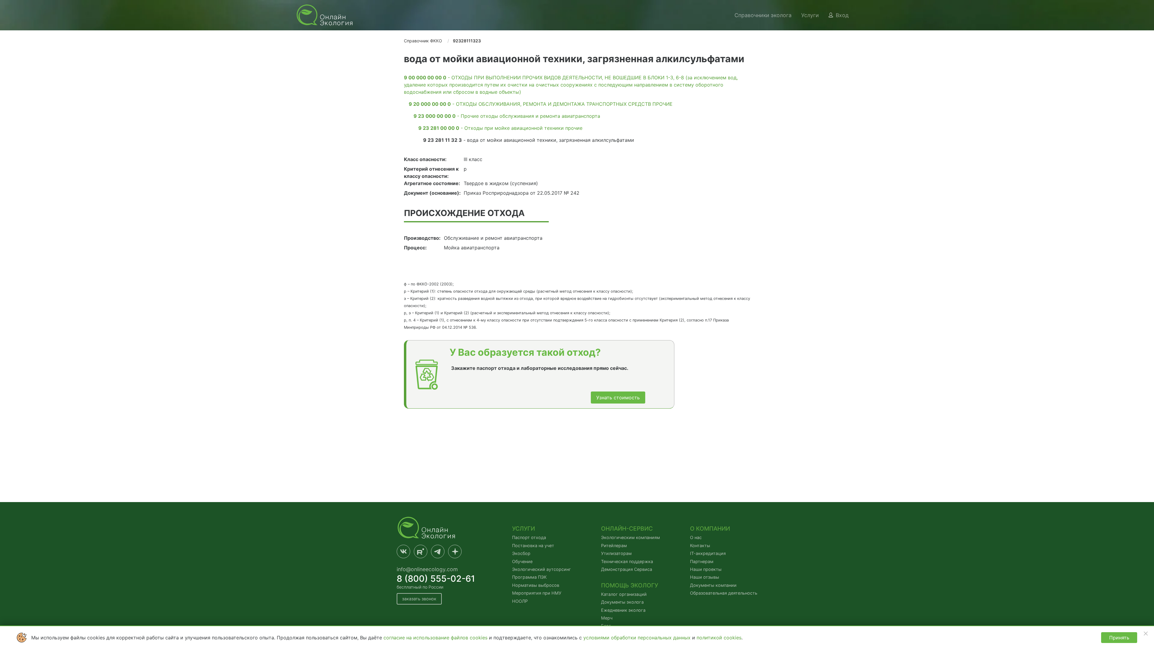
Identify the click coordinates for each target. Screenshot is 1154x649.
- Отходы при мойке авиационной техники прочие (500, 128)
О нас (696, 537)
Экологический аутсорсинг (541, 569)
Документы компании (713, 585)
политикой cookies (719, 638)
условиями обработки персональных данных (637, 638)
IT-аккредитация (708, 553)
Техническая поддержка (627, 561)
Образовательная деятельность (723, 593)
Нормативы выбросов (535, 585)
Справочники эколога (763, 15)
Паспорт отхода (529, 537)
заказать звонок (419, 598)
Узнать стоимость (618, 398)
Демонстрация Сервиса (626, 569)
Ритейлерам (614, 545)
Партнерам (701, 561)
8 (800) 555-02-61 (436, 578)
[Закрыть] (1145, 633)
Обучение (522, 561)
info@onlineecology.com (427, 569)
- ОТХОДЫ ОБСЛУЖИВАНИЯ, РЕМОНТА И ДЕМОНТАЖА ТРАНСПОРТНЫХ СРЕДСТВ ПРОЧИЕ (541, 104)
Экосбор (521, 553)
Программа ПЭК (529, 577)
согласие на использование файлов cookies (436, 638)
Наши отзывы (704, 577)
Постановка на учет (533, 545)
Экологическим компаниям (630, 537)
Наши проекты (706, 569)
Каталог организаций (624, 594)
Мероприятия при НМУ (536, 593)
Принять (1119, 638)
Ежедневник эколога (623, 610)
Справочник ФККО (423, 40)
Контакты (700, 545)
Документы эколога (622, 602)
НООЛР (520, 601)
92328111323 (467, 40)
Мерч (606, 617)
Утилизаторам (616, 553)
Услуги (810, 15)
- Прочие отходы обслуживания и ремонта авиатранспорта (507, 116)
